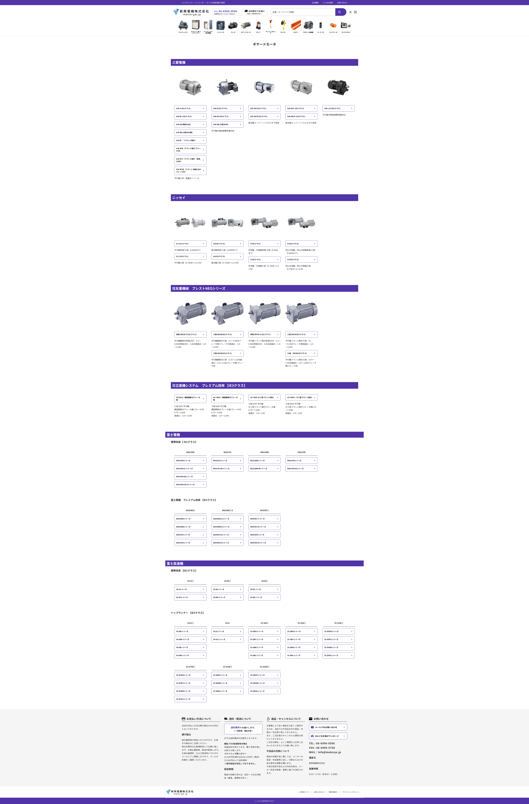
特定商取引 (333, 792)
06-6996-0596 (225, 11)
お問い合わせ (342, 2)
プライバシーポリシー (351, 792)
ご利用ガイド (304, 792)
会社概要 (315, 2)
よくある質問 (328, 2)
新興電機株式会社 (267, 801)
